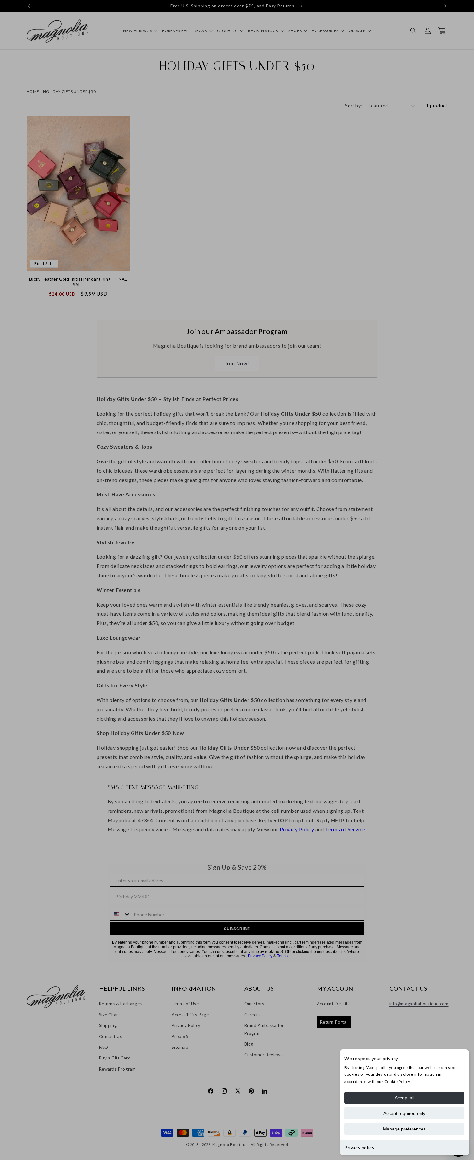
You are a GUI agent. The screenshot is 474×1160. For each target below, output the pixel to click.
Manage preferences (404, 1128)
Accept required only (404, 1113)
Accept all (404, 1097)
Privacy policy (359, 1147)
